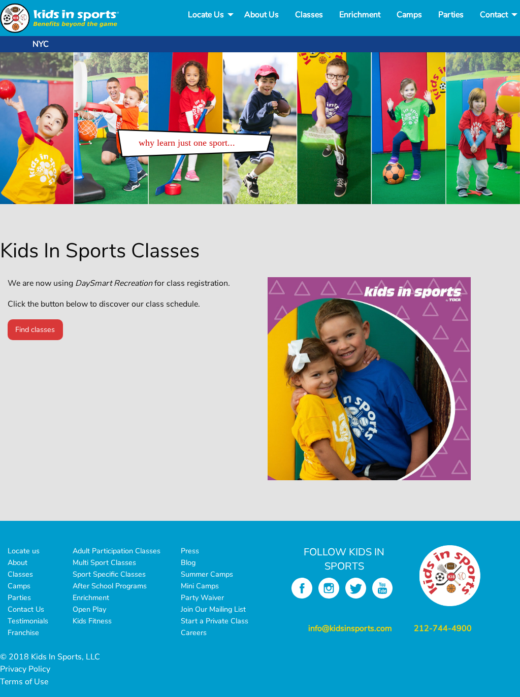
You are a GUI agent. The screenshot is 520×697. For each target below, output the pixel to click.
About (17, 562)
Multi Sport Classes (104, 562)
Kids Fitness (92, 621)
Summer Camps (207, 574)
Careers (194, 632)
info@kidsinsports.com (350, 628)
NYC (40, 44)
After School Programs (110, 586)
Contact (494, 14)
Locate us (24, 551)
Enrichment (359, 14)
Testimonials (28, 621)
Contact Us (26, 609)
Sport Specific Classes (109, 574)
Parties (451, 14)
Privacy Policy (25, 669)
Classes (309, 14)
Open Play (89, 609)
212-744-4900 (443, 628)
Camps (409, 14)
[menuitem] (208, 14)
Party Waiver (202, 597)
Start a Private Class (214, 621)
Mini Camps (200, 586)
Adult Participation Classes (116, 551)
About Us (261, 14)
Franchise (23, 632)
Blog (188, 562)
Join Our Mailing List (213, 609)
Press (190, 551)
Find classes (35, 329)
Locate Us (206, 14)
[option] (260, 128)
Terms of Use (24, 681)
